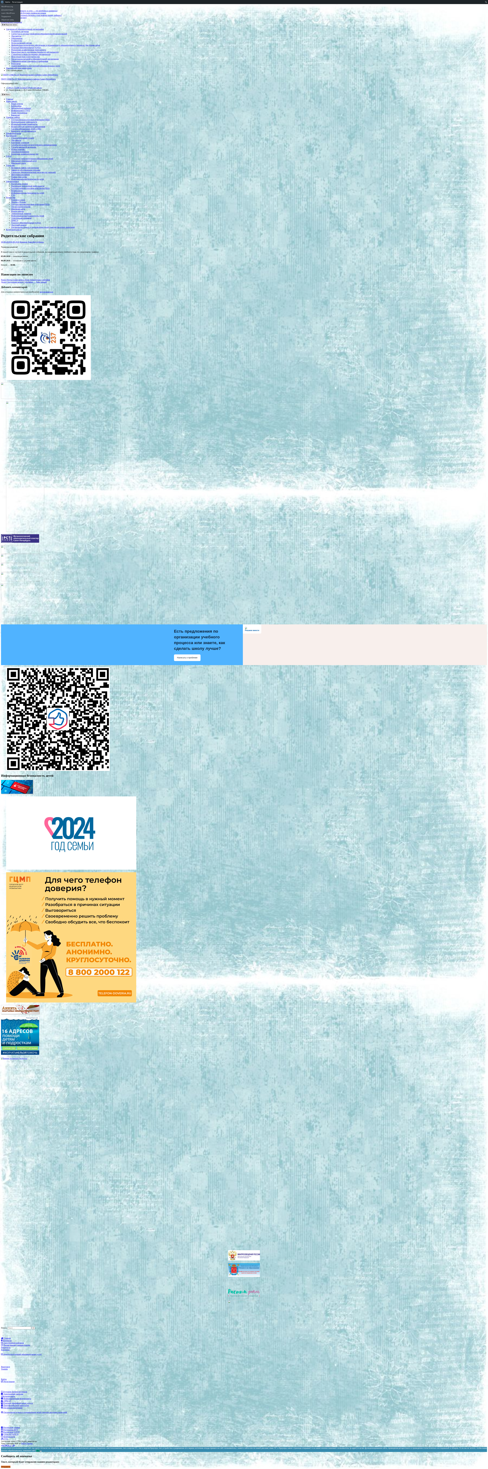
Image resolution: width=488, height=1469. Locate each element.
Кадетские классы (14, 229)
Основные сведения (20, 31)
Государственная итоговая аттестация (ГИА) (30, 120)
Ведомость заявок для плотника (25, 168)
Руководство (16, 41)
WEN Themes (27, 1443)
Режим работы (17, 211)
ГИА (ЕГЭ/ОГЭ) (11, 1434)
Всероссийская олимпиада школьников (28, 126)
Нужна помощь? (18, 149)
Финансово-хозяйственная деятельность (28, 50)
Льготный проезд (18, 225)
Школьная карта (18, 209)
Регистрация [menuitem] (17, 2)
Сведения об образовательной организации (25, 29)
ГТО (13, 195)
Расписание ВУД (10, 1430)
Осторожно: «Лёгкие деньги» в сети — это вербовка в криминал (29, 11)
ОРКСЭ (14, 220)
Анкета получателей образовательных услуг (22, 1354)
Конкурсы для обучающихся (23, 131)
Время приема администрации (16, 1345)
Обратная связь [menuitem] (7, 20)
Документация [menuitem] (7, 10)
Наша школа (11, 101)
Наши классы (17, 104)
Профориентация (13, 133)
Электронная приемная (21, 218)
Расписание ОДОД (11, 1432)
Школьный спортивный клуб (24, 161)
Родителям (10, 197)
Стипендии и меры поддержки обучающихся (30, 54)
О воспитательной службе (22, 138)
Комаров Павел (26, 242)
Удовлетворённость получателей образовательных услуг (35, 66)
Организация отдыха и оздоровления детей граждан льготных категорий (43, 227)
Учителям (10, 165)
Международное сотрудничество (25, 57)
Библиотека (16, 106)
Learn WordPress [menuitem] (8, 13)
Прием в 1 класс (18, 200)
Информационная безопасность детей (27, 179)
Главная (9, 99)
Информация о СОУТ (20, 110)
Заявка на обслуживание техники (25, 170)
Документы (16, 36)
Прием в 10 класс (18, 202)
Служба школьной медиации (23, 147)
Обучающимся (12, 181)
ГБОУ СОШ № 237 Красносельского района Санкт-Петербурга (28, 79)
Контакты (7, 1340)
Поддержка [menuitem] (6, 16)
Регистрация (8, 1381)
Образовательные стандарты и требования (29, 61)
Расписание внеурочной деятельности (27, 186)
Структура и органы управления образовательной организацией (39, 34)
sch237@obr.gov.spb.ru (32, 88)
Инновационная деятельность (24, 122)
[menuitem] (2, 2)
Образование (16, 38)
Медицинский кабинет (21, 108)
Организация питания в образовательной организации (35, 59)
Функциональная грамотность (24, 124)
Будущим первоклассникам (15, 1392)
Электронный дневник (21, 213)
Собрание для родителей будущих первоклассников (23, 13)
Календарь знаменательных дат (24, 154)
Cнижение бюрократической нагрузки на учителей (33, 172)
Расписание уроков (19, 184)
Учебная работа (13, 117)
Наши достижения (19, 113)
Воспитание (11, 136)
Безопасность (17, 191)
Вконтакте (5, 1367)
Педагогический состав (21, 43)
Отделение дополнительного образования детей (32, 158)
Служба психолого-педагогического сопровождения (34, 145)
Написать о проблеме (187, 658)
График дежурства (19, 177)
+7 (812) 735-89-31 (14, 88)
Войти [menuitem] (7, 2)
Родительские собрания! (11, 22)
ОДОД (9, 156)
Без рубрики (38, 242)
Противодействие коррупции (19, 68)
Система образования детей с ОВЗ (26, 129)
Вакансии (15, 115)
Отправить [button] (5, 1467)
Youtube (4, 1369)
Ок (38, 1451)
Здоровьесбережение (20, 152)
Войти (4, 1379)
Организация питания (20, 207)
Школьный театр (18, 163)
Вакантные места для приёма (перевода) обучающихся (34, 52)
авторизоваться (46, 292)
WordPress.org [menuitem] (7, 6)
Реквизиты (16, 63)
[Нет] (41, 1451)
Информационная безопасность (17, 1399)
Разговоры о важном (20, 142)
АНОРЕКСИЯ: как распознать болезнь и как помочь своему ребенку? (31, 15)
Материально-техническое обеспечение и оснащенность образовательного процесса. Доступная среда (55, 45)
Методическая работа (20, 175)
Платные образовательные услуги (26, 47)
